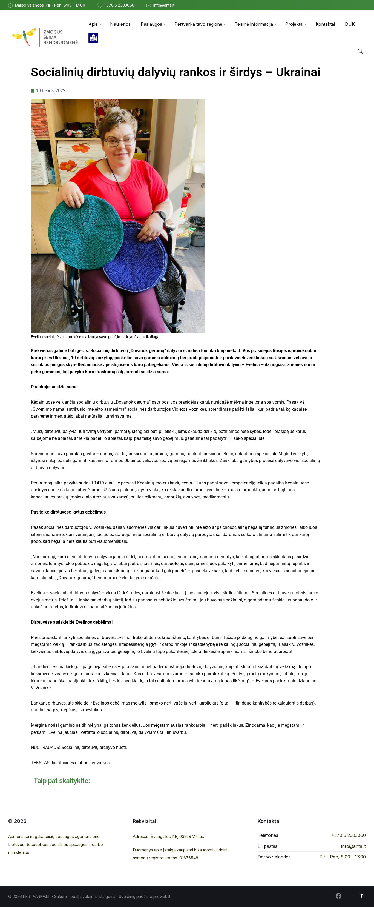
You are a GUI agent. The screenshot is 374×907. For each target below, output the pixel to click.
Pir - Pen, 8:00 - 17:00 (343, 857)
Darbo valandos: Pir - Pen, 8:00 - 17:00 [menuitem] (50, 5)
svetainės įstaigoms (97, 896)
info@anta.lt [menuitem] (163, 5)
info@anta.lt (353, 846)
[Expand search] (360, 51)
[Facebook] (338, 896)
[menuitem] (93, 24)
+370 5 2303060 (348, 835)
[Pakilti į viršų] (362, 896)
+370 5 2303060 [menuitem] (119, 5)
